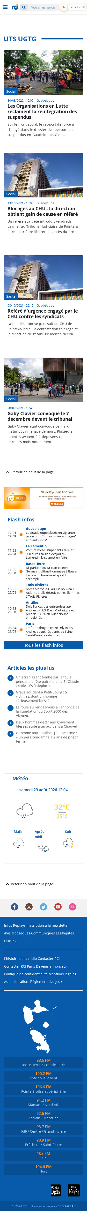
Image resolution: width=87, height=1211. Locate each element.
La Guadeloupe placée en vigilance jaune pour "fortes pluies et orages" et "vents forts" (51, 536)
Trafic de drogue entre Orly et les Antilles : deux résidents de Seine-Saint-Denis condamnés (49, 631)
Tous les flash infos (43, 645)
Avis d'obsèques (17, 933)
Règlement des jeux (46, 981)
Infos (8, 925)
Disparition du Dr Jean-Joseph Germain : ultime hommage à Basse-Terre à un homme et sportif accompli (51, 573)
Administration (16, 981)
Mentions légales (62, 974)
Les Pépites (65, 933)
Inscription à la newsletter (48, 925)
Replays (19, 925)
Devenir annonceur (51, 966)
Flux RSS (11, 941)
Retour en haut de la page (33, 472)
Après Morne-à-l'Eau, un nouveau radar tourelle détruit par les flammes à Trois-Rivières (53, 592)
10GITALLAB (66, 1206)
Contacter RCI (49, 958)
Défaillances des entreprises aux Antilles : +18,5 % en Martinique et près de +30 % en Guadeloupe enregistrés (50, 611)
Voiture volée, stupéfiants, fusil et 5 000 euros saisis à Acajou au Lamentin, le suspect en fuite (51, 553)
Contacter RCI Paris (19, 966)
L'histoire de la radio (20, 958)
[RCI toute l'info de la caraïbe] (15, 7)
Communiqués (43, 933)
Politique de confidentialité (26, 974)
